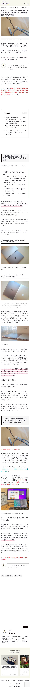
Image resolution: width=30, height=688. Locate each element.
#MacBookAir (18, 575)
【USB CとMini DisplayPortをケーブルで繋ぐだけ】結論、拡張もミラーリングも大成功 (15, 132)
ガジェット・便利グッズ (21, 7)
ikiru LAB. (5, 4)
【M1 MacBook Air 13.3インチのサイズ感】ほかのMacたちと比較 (15, 118)
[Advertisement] (15, 590)
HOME (2, 680)
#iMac (3, 575)
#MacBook (10, 575)
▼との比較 (16, 122)
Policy (11, 683)
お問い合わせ (17, 683)
